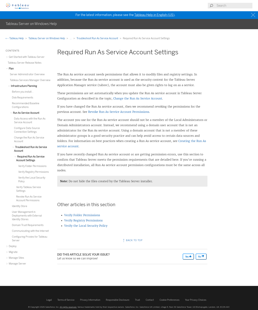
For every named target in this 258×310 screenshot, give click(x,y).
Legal (49, 300)
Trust (137, 300)
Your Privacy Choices (195, 300)
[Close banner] (253, 15)
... (71, 38)
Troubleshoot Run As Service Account (98, 38)
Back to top (134, 240)
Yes (187, 256)
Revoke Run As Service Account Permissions (118, 112)
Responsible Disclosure (117, 300)
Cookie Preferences (169, 300)
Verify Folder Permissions (82, 215)
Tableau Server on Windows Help (46, 38)
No (200, 256)
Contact (150, 300)
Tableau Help (16, 38)
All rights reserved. (68, 307)
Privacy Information (90, 300)
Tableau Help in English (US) (154, 15)
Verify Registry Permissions (83, 220)
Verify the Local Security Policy (85, 225)
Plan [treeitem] (11, 68)
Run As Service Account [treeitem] (25, 112)
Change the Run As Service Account (137, 98)
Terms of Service (65, 300)
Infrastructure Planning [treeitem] (23, 86)
